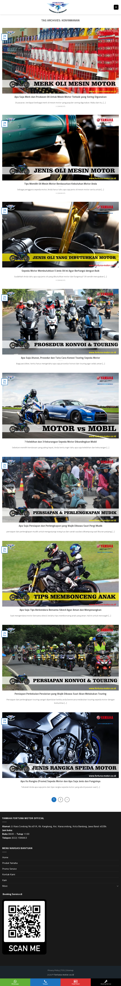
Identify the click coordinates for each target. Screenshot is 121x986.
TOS (63, 970)
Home (5, 857)
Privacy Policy (54, 970)
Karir (4, 880)
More (5, 886)
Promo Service (9, 868)
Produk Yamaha (10, 863)
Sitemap (69, 970)
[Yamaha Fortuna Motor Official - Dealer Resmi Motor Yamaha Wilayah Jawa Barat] (58, 7)
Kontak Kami (8, 874)
